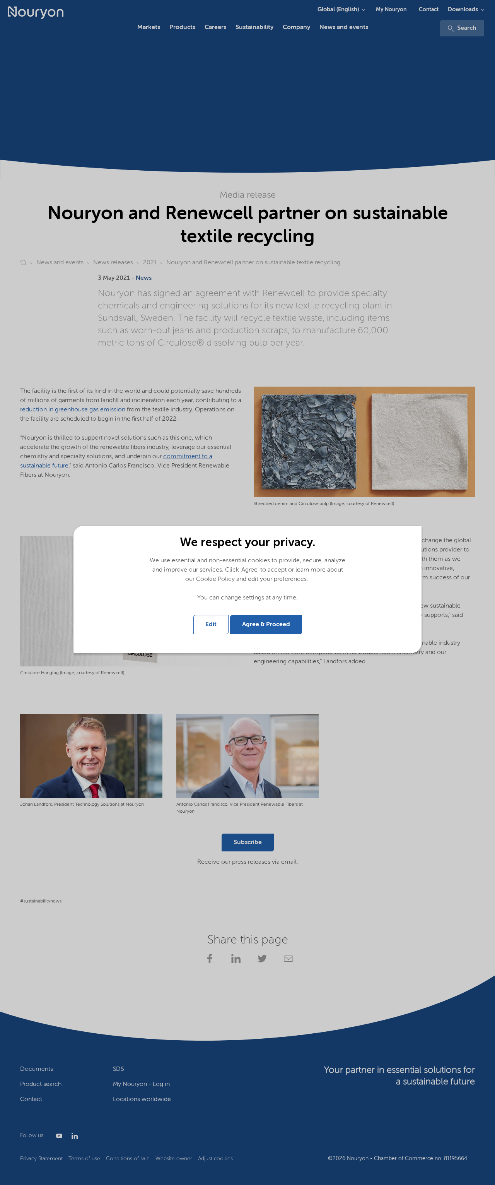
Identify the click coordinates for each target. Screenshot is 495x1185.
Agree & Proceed (266, 625)
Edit (211, 625)
